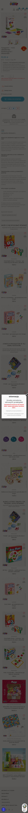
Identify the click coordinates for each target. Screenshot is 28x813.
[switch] (24, 811)
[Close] (26, 394)
